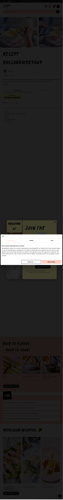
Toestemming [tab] (11, 240)
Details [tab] (31, 240)
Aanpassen (30, 262)
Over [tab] (52, 240)
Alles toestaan (51, 262)
